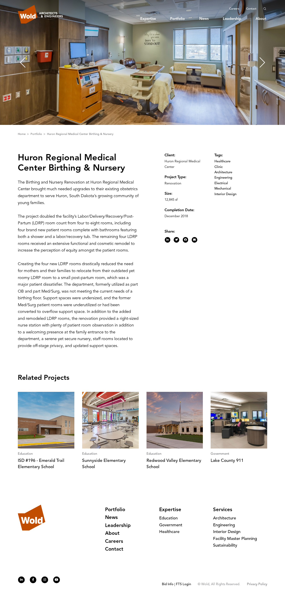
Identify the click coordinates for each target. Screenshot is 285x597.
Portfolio (177, 19)
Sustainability (225, 545)
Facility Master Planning (235, 539)
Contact (251, 8)
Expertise (148, 19)
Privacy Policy (257, 584)
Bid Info (167, 584)
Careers (234, 8)
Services (222, 509)
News (204, 19)
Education (168, 518)
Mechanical (222, 188)
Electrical (221, 183)
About (261, 19)
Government (170, 525)
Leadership (232, 19)
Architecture (223, 172)
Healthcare (222, 161)
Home (22, 134)
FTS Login (183, 584)
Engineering (223, 178)
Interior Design (225, 194)
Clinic (218, 167)
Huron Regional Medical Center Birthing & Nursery (80, 134)
